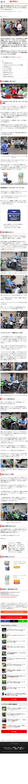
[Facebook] (5, 621)
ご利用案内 (14, 747)
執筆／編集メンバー (21, 747)
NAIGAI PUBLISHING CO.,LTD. (13, 751)
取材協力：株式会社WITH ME (8, 76)
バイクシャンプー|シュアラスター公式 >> (14, 612)
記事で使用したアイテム (7, 74)
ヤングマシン (4, 16)
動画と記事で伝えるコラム (7, 72)
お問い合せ (21, 748)
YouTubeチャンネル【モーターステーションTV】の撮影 (12, 64)
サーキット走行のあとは (7, 68)
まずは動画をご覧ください (7, 62)
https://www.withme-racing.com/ (9, 597)
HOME (4, 740)
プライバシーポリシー (9, 748)
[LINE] (22, 621)
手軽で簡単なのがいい (6, 66)
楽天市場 (17, 583)
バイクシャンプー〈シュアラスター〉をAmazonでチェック (19, 563)
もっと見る (14, 699)
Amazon (17, 567)
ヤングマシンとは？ (7, 747)
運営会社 (16, 748)
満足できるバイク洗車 (6, 70)
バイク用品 (9, 740)
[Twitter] (14, 621)
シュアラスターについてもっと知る (14, 617)
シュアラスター (18, 57)
